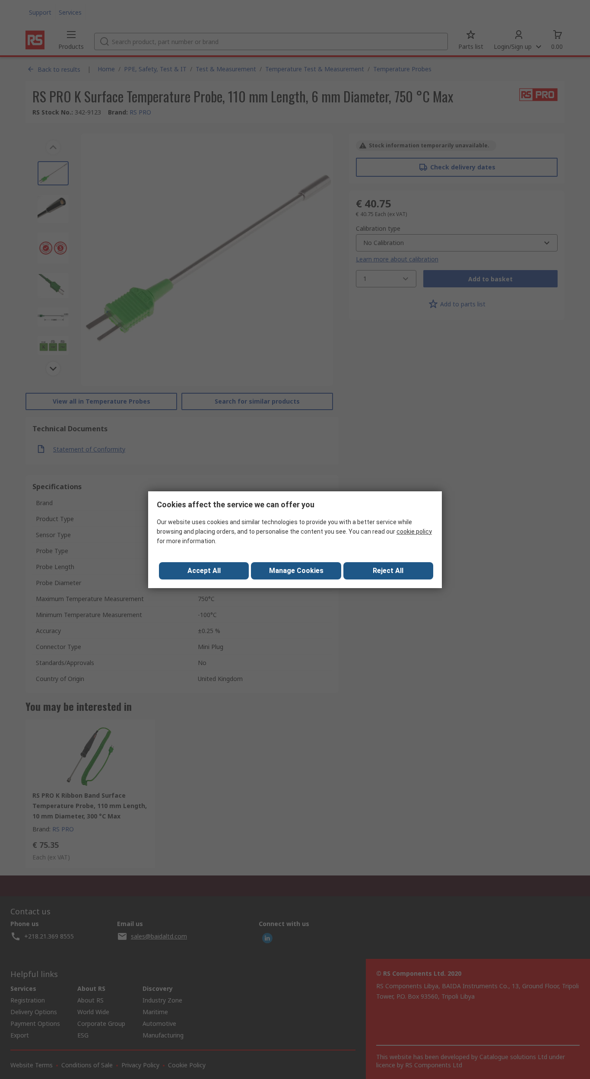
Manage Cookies (296, 571)
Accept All (204, 571)
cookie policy (414, 531)
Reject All (388, 571)
